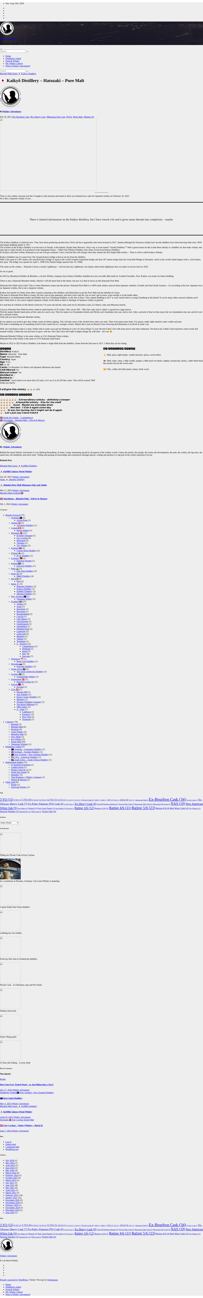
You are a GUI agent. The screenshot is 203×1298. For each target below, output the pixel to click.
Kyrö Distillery (23, 556)
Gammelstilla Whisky (26, 677)
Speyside (26, 656)
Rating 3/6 (84, 808)
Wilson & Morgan (19, 780)
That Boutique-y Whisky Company (26, 777)
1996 (103, 800)
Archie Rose (22, 520)
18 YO (62, 800)
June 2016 (10, 1212)
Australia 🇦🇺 (16, 518)
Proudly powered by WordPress (14, 1280)
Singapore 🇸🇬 (17, 659)
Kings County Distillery (27, 697)
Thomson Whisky (24, 599)
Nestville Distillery (25, 666)
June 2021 (10, 1185)
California (26, 712)
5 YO (27, 799)
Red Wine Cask (179, 808)
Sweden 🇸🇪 (16, 674)
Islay (24, 654)
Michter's (21, 699)
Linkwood (21, 634)
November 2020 (13, 1202)
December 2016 (12, 1210)
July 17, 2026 (6, 1090)
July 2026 (10, 1160)
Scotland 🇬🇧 (17, 493)
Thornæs (20, 543)
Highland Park (23, 629)
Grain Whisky (17, 732)
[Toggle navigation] (1, 49)
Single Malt (16, 742)
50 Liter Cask (87, 800)
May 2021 (10, 1188)
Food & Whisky (13, 61)
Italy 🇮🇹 (14, 579)
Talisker (20, 639)
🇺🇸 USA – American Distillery (24, 757)
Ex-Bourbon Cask (167, 799)
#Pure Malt (78, 117)
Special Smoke (9, 811)
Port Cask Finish (46, 808)
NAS (178, 804)
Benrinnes (21, 609)
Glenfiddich (22, 626)
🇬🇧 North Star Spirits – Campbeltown (16, 417)
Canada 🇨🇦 (16, 528)
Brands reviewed (13, 515)
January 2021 (11, 1198)
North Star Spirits (18, 772)
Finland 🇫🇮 (16, 553)
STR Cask (36, 812)
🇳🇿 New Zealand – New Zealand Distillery (30, 754)
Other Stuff (10, 782)
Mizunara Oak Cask (161, 804)
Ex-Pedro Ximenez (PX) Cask (46, 803)
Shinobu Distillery (17, 479)
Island (24, 651)
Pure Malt (60, 808)
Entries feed (11, 1144)
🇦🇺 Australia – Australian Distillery (26, 749)
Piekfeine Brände (24, 561)
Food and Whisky (19, 787)
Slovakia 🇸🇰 (16, 664)
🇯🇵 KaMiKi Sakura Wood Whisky (16, 471)
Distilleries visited (13, 58)
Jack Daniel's (22, 694)
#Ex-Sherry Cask (37, 117)
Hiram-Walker (23, 530)
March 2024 (11, 1173)
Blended (14, 724)
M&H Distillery (23, 576)
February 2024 (12, 1175)
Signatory (15, 775)
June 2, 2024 (6, 1131)
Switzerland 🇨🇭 (18, 679)
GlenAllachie (22, 621)
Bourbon (15, 729)
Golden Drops (17, 767)
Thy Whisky (22, 545)
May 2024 (10, 1170)
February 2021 (12, 1195)
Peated (32, 808)
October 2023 (12, 1178)
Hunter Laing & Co (19, 770)
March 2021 (11, 1193)
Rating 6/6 (162, 808)
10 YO (42, 800)
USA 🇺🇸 (15, 689)
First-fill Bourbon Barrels (107, 804)
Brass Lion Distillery (26, 661)
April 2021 (10, 1190)
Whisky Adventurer (8, 39)
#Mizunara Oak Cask (55, 117)
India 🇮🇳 (15, 568)
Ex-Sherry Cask (85, 803)
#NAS (69, 117)
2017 (132, 800)
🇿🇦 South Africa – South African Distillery (29, 760)
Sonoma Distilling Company (29, 702)
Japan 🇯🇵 (16, 73)
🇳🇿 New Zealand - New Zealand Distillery (35, 1092)
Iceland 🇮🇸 (16, 563)
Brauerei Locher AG (26, 682)
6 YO (35, 800)
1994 (97, 800)
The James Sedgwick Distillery (30, 671)
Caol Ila (20, 616)
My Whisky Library (14, 63)
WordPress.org (12, 1149)
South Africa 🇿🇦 (18, 669)
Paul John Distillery (25, 571)
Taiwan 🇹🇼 (16, 684)
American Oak (141, 800)
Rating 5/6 (143, 808)
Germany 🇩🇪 (17, 558)
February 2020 (12, 1205)
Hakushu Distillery (25, 586)
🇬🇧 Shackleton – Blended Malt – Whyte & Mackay (22, 420)
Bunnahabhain (23, 614)
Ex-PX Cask (69, 804)
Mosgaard (21, 540)
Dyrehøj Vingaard (24, 535)
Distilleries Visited (13, 747)
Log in (8, 1142)
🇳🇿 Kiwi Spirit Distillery (11, 1098)
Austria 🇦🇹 (16, 523)
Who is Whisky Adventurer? (18, 66)
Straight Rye (25, 812)
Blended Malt (6, 73)
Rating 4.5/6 (102, 808)
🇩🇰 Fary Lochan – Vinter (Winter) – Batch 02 (21, 1125)
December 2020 (12, 1200)
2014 (124, 800)
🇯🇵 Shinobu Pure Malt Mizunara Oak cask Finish (23, 485)
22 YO (70, 800)
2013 (116, 800)
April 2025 (10, 1165)
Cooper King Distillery (27, 550)
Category (10, 722)
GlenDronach (22, 624)
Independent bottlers (14, 762)
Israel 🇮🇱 (15, 574)
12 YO (52, 799)
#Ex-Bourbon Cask (20, 117)
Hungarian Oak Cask (143, 804)
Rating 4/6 (120, 808)
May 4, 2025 (6, 1103)
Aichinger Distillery (25, 525)
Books (14, 784)
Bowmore (21, 611)
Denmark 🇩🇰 (17, 533)
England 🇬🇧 (16, 548)
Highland (26, 649)
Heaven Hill (22, 692)
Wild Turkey (22, 707)
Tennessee (26, 719)
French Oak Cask (126, 804)
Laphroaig (21, 631)
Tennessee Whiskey (19, 744)
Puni (19, 581)
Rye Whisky (16, 739)
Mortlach (20, 636)
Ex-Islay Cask (192, 800)
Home (8, 56)
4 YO (18, 800)
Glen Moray (22, 619)
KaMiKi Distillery (29, 466)
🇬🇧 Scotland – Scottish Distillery (25, 752)
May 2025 (10, 1163)
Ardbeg (20, 604)
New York (26, 717)
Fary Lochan (22, 538)
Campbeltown (28, 646)
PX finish (70, 808)
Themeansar (52, 1280)
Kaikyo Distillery (28, 73)
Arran (19, 606)
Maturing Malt (17, 734)
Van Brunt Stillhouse (26, 704)
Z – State (20, 709)
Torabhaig (21, 641)
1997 (110, 800)
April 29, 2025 (6, 1117)
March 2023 (11, 1180)
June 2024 (10, 1168)
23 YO (77, 800)
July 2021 (10, 1183)
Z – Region (22, 644)
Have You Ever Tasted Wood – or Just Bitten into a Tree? (27, 1084)
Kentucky (26, 714)
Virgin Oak (49, 811)
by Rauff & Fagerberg (20, 765)
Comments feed (12, 1147)
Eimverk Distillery (25, 566)
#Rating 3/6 (89, 117)
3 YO (6, 799)
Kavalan (20, 687)
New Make (16, 737)
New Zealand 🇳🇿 (18, 596)
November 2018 (13, 1207)
